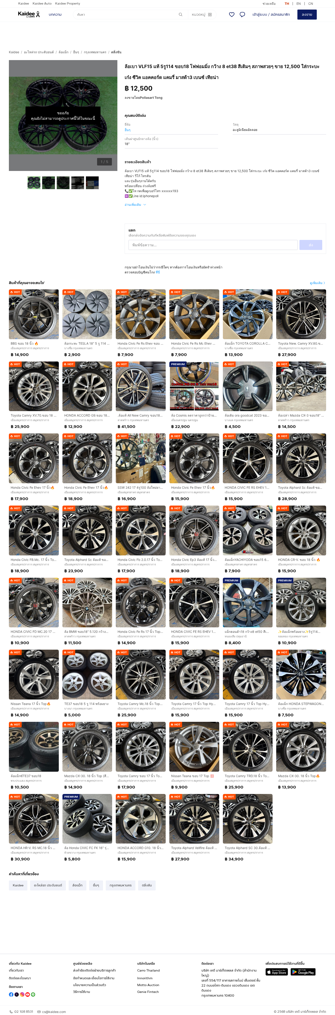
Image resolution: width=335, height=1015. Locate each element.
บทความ (55, 14)
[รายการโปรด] (232, 14)
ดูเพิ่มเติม (316, 283)
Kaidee (23, 3)
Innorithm (144, 978)
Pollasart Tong (151, 97)
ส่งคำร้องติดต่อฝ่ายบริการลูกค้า (94, 970)
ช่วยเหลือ (269, 3)
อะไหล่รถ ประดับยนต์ (39, 52)
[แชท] (242, 14)
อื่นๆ (76, 52)
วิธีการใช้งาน (81, 992)
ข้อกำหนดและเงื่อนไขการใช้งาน (93, 978)
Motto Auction (148, 985)
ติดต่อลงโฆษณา (20, 978)
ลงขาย (307, 14)
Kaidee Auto (42, 3)
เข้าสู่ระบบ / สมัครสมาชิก (271, 14)
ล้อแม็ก (63, 52)
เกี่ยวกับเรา (16, 970)
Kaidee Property (67, 3)
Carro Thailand (148, 970)
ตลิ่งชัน (116, 52)
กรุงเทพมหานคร (95, 52)
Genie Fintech (148, 992)
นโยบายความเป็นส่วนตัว (89, 985)
